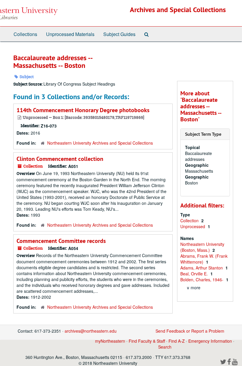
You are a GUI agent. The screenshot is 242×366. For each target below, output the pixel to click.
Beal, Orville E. (194, 274)
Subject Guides (119, 34)
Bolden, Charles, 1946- (202, 279)
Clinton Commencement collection (60, 159)
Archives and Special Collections (178, 9)
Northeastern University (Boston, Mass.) (202, 247)
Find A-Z (177, 341)
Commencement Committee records (61, 241)
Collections (25, 34)
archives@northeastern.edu (91, 331)
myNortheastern (110, 341)
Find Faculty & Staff (147, 341)
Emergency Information (210, 341)
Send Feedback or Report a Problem (190, 331)
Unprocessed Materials (70, 34)
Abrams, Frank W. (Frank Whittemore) (204, 259)
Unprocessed (193, 226)
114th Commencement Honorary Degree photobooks (83, 110)
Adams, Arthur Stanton (202, 268)
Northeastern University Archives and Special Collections (100, 143)
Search (164, 347)
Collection (190, 220)
